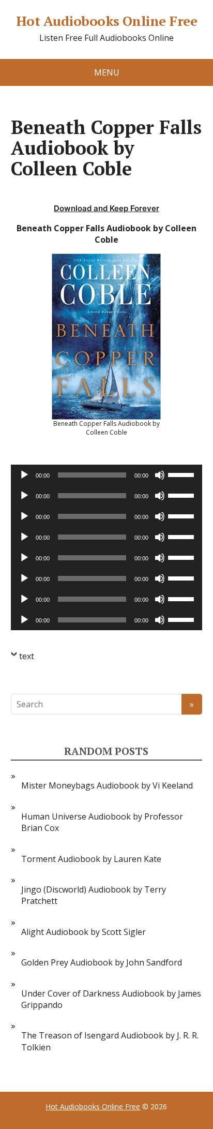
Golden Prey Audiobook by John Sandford (101, 962)
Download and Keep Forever (106, 208)
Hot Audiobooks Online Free (106, 21)
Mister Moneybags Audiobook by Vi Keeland (107, 785)
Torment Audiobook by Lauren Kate (91, 859)
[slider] (182, 474)
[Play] (24, 475)
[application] (107, 475)
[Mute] (160, 475)
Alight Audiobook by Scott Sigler (83, 932)
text (26, 656)
